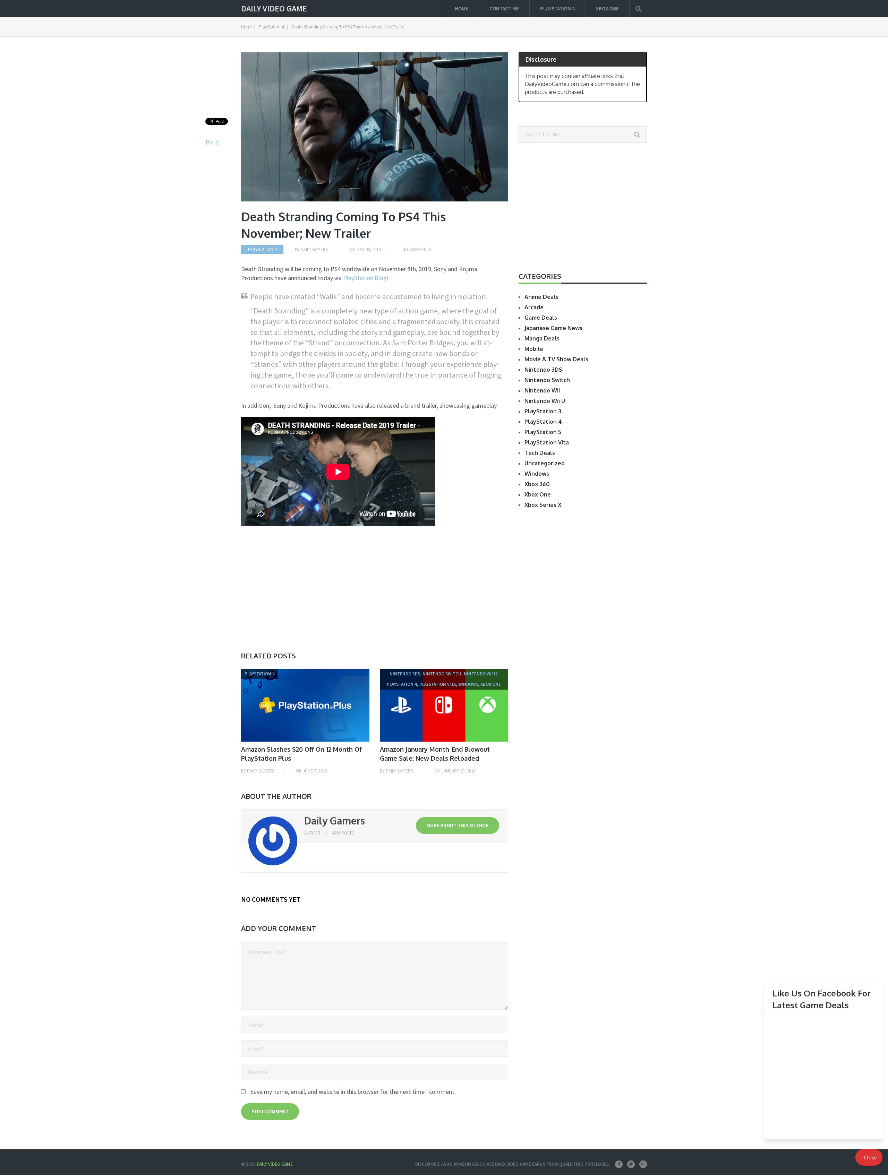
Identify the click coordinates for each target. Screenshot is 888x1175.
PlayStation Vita (546, 442)
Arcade (534, 307)
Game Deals (540, 317)
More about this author (457, 825)
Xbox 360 (537, 484)
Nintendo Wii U (544, 400)
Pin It (212, 142)
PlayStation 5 (542, 432)
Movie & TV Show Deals (556, 359)
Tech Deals (539, 452)
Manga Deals (542, 338)
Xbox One (607, 8)
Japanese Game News (553, 328)
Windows (536, 473)
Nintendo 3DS (543, 369)
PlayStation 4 (557, 8)
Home (461, 8)
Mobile (533, 348)
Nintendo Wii (542, 390)
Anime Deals (541, 296)
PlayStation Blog (365, 278)
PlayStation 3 (542, 411)
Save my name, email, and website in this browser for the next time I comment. (353, 1092)
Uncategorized (544, 463)
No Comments (416, 249)
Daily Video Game (274, 9)
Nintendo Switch (547, 380)
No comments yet (270, 899)
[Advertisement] (299, 584)
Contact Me (504, 8)
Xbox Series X (542, 504)
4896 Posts (342, 833)
